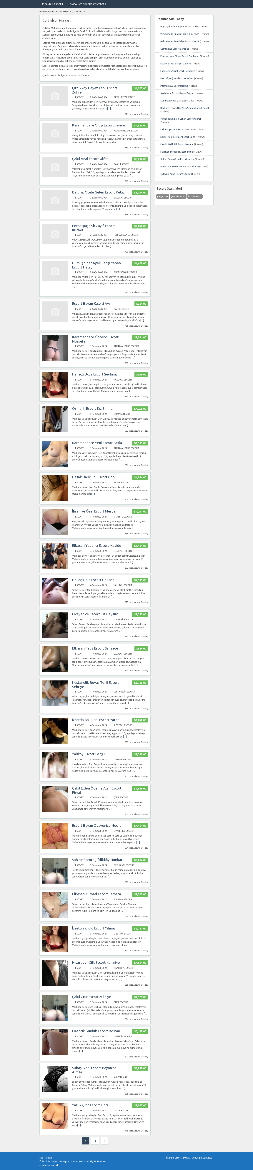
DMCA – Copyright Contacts (88, 4)
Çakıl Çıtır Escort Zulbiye (91, 997)
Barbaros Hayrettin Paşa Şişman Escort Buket (184, 108)
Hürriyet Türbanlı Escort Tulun (176, 151)
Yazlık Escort (122, 1110)
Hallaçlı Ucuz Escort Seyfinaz (95, 374)
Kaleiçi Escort (122, 309)
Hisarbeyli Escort (124, 968)
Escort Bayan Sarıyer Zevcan (175, 63)
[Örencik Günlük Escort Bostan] (55, 1054)
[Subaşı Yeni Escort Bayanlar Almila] (55, 1091)
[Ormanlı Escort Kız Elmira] (55, 431)
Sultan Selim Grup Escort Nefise (177, 159)
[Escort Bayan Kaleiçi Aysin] (55, 321)
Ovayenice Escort (124, 619)
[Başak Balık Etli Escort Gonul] (55, 500)
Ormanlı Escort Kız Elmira (92, 408)
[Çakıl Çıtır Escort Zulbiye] (55, 1020)
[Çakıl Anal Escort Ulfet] (55, 176)
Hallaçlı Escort (123, 379)
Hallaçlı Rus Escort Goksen (93, 580)
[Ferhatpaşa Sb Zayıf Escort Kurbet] (55, 243)
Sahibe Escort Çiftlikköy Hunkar (97, 860)
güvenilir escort (178, 196)
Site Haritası (45, 1157)
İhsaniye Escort (123, 516)
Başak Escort (121, 482)
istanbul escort (195, 196)
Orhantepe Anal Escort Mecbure (177, 129)
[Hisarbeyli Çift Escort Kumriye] (55, 985)
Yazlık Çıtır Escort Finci (90, 1105)
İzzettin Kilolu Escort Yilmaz (94, 928)
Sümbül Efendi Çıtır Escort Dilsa (177, 100)
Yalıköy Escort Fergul (89, 754)
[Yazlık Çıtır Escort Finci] (55, 1128)
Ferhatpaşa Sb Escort (126, 235)
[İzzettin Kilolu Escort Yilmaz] (55, 951)
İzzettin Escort (123, 725)
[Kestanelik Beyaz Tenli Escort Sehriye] (55, 705)
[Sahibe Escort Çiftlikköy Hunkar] (55, 883)
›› (104, 1141)
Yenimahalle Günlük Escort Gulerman (179, 34)
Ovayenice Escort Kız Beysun (95, 614)
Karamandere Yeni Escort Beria (97, 443)
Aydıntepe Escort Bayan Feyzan (177, 93)
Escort (79, 97)
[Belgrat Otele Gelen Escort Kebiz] (55, 209)
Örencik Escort (123, 1036)
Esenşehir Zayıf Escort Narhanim (177, 71)
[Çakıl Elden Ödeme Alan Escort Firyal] (55, 811)
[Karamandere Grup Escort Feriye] (55, 142)
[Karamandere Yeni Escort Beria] (55, 466)
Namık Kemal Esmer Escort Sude (177, 137)
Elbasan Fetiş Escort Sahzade (95, 648)
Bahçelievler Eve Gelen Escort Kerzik (179, 41)
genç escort (162, 196)
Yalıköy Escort (122, 759)
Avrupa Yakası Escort (59, 11)
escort (54, 1165)
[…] (109, 108)
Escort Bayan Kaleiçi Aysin (92, 303)
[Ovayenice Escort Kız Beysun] (55, 637)
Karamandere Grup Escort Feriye (98, 125)
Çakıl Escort (121, 164)
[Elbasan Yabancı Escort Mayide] (55, 568)
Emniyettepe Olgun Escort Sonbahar (179, 56)
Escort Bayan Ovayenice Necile (96, 825)
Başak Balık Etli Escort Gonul (95, 477)
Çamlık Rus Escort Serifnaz (174, 48)
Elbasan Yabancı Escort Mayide (96, 545)
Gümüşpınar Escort (125, 272)
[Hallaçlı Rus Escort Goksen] (55, 603)
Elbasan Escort (123, 551)
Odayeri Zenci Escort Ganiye (175, 174)
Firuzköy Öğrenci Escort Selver (177, 78)
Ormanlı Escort (123, 414)
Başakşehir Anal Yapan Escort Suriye (179, 26)
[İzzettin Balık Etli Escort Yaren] (55, 743)
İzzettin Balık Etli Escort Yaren (95, 720)
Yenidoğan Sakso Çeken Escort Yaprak (181, 118)
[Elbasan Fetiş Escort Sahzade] (55, 671)
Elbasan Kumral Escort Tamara (96, 894)
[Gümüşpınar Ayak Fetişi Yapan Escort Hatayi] (55, 280)
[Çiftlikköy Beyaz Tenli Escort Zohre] (55, 105)
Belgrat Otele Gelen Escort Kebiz (98, 192)
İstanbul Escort (52, 4)
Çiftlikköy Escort (124, 97)
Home (42, 11)
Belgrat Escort (123, 197)
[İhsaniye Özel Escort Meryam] (55, 534)
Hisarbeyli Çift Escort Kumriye (96, 962)
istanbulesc (45, 1165)
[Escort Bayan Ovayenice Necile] (55, 848)
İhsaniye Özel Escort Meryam (95, 511)
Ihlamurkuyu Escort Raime (174, 85)
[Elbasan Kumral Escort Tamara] (55, 917)
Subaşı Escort (122, 1077)
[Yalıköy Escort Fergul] (55, 777)
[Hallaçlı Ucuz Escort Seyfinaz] (55, 397)
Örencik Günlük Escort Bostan (96, 1031)
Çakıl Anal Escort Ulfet (90, 159)
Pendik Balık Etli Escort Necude (177, 144)
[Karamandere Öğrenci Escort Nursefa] (55, 360)
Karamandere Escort (127, 130)
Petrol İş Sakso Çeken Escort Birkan (179, 166)
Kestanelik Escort (124, 691)
